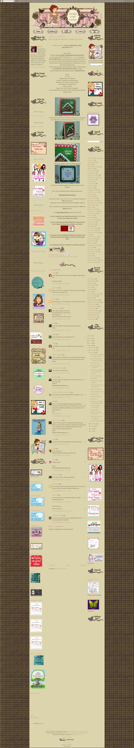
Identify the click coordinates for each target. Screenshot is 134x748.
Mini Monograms (92, 224)
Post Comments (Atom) (61, 568)
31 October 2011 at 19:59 (61, 470)
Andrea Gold (77, 734)
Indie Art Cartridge (92, 209)
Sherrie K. (54, 377)
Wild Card (90, 255)
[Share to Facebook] (69, 255)
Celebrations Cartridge (93, 177)
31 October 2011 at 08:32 (61, 304)
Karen (53, 459)
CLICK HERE (60, 45)
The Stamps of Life (92, 317)
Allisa (53, 343)
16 (85, 462)
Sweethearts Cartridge (93, 249)
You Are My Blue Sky (96, 396)
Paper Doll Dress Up (93, 236)
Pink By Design (91, 308)
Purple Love (94, 399)
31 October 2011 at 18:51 (61, 444)
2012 (90, 343)
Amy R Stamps (91, 279)
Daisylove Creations (57, 420)
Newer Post (51, 565)
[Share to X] (67, 255)
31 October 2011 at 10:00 (61, 319)
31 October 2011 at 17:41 (61, 435)
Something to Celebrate (93, 245)
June (92, 431)
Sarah (53, 439)
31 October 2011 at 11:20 (61, 363)
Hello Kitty (90, 207)
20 (85, 509)
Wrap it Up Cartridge (93, 262)
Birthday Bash (91, 168)
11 (85, 395)
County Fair (90, 181)
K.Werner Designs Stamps (94, 293)
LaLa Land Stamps (92, 296)
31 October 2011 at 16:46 (61, 416)
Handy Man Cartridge (93, 200)
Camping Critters (92, 173)
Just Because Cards (92, 213)
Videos (32, 715)
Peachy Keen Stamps (93, 306)
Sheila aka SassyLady (57, 368)
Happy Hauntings (92, 205)
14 (85, 442)
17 (85, 477)
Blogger (42, 723)
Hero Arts (90, 287)
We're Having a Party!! (96, 376)
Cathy (53, 448)
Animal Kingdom (92, 162)
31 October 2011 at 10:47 (61, 339)
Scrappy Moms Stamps (93, 310)
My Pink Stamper (92, 304)
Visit (37, 115)
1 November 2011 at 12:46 (61, 490)
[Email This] (64, 255)
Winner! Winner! (95, 410)
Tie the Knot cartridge (93, 251)
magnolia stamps (92, 319)
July (92, 428)
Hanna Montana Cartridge (94, 202)
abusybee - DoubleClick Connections (61, 392)
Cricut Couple (55, 474)
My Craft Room (34, 717)
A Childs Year (91, 160)
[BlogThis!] (66, 255)
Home (67, 565)
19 (85, 497)
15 (85, 451)
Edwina (54, 334)
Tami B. (54, 299)
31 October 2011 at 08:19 (61, 294)
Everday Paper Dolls (93, 190)
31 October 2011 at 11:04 (61, 350)
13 (85, 423)
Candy (41, 46)
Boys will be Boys (92, 171)
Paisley (89, 234)
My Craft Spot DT (59, 256)
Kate (53, 401)
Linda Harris (55, 484)
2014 (90, 338)
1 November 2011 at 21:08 (61, 511)
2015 (90, 335)
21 (85, 518)
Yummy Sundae (94, 394)
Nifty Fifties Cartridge (93, 228)
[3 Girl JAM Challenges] (39, 181)
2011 (90, 345)
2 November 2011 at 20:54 (61, 522)
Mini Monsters (91, 226)
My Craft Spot (74, 57)
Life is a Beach (91, 217)
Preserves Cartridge (92, 239)
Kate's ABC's (91, 215)
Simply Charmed (92, 241)
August (93, 426)
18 (85, 486)
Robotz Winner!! (95, 363)
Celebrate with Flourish (93, 175)
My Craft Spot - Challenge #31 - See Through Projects (97, 371)
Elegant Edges (91, 188)
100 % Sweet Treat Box (96, 389)
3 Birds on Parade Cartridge (94, 158)
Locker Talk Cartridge (93, 219)
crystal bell (54, 495)
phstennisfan (55, 287)
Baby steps (90, 164)
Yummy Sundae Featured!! (97, 391)
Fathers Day (91, 194)
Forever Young (91, 196)
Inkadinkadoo (91, 289)
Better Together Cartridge (94, 166)
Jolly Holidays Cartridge (93, 211)
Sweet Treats (91, 247)
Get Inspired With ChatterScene (78, 731)
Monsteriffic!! (94, 378)
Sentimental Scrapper (57, 515)
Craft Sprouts (91, 283)
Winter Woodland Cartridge (94, 260)
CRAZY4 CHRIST (57, 354)
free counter (67, 746)
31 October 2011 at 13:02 (61, 388)
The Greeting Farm (92, 315)
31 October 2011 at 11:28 (61, 373)
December (93, 347)
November (93, 350)
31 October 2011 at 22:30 (61, 479)
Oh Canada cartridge (93, 230)
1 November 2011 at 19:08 (61, 502)
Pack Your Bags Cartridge (94, 232)
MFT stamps (91, 298)
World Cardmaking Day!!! (97, 420)
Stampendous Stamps (93, 312)
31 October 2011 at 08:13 (61, 283)
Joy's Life (90, 291)
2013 (90, 340)
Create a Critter (91, 183)
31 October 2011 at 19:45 (61, 455)
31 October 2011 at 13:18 (61, 397)
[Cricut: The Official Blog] (39, 251)
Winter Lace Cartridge (93, 258)
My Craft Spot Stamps (71, 256)
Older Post (83, 565)
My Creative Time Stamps (94, 302)
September (93, 423)
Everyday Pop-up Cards (93, 192)
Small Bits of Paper (57, 413)
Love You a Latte (92, 222)
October (93, 352)
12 (85, 404)
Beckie (54, 272)
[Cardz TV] (39, 308)
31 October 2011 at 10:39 (61, 330)
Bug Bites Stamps (92, 281)
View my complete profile (38, 67)
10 (85, 380)
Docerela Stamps (92, 285)
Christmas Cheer (92, 179)
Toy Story (90, 253)
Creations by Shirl (56, 308)
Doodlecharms (91, 185)
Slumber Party (91, 243)
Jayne (53, 323)
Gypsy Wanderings (92, 198)
